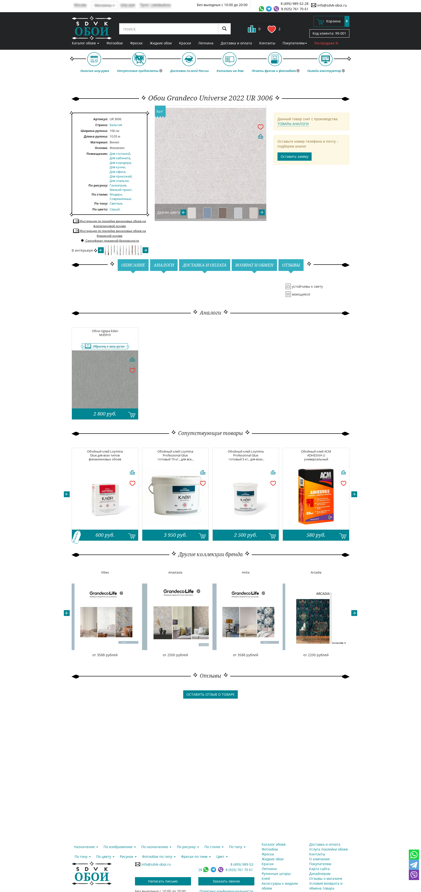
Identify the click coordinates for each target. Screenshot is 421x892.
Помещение (96, 153)
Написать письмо (163, 881)
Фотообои (114, 43)
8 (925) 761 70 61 (294, 9)
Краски (185, 43)
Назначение (85, 846)
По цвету (99, 209)
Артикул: (100, 119)
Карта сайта (319, 868)
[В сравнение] (260, 136)
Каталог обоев (84, 43)
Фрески (136, 43)
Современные (120, 199)
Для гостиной (120, 153)
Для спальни (119, 180)
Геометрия (118, 185)
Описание (133, 265)
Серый (115, 209)
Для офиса (117, 171)
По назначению (155, 846)
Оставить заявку (294, 156)
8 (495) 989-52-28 (294, 3)
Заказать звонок (226, 881)
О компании (319, 859)
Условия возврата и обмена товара (326, 886)
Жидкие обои (161, 43)
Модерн (116, 194)
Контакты (267, 43)
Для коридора (120, 162)
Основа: (101, 148)
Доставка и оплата (236, 43)
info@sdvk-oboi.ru (331, 5)
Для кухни (117, 167)
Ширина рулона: (94, 131)
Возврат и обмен (254, 265)
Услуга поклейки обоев (328, 849)
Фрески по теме (195, 856)
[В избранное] (260, 126)
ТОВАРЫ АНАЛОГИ (293, 123)
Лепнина (205, 43)
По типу (236, 846)
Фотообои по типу (157, 856)
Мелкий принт (121, 190)
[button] (67, 494)
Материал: (99, 142)
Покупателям (294, 43)
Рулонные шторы (276, 873)
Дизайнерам (319, 873)
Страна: (101, 125)
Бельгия (116, 125)
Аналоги (164, 265)
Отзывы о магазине (325, 878)
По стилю (99, 194)
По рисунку (97, 185)
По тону (100, 203)
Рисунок (127, 856)
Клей (266, 878)
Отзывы (291, 265)
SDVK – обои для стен (92, 28)
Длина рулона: (96, 136)
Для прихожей (121, 176)
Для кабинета (120, 158)
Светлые (116, 203)
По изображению (119, 846)
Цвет (220, 856)
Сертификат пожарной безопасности (112, 240)
